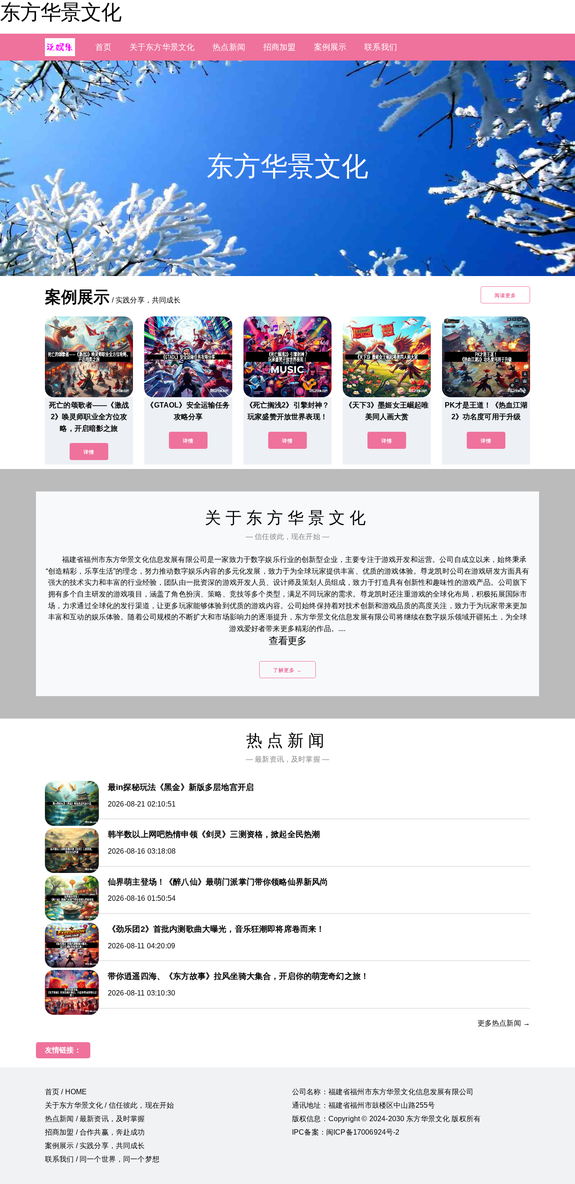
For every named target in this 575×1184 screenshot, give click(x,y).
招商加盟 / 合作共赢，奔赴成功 (95, 1132)
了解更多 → (287, 670)
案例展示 (330, 47)
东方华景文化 (60, 12)
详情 (89, 452)
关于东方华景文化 (162, 47)
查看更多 (288, 640)
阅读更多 (505, 295)
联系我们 (380, 47)
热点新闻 (228, 47)
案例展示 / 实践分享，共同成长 (95, 1145)
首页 (103, 47)
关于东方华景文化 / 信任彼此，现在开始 (109, 1105)
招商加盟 (279, 47)
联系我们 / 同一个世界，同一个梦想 (102, 1159)
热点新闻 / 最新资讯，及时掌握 (95, 1119)
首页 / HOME (66, 1092)
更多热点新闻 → (504, 1023)
